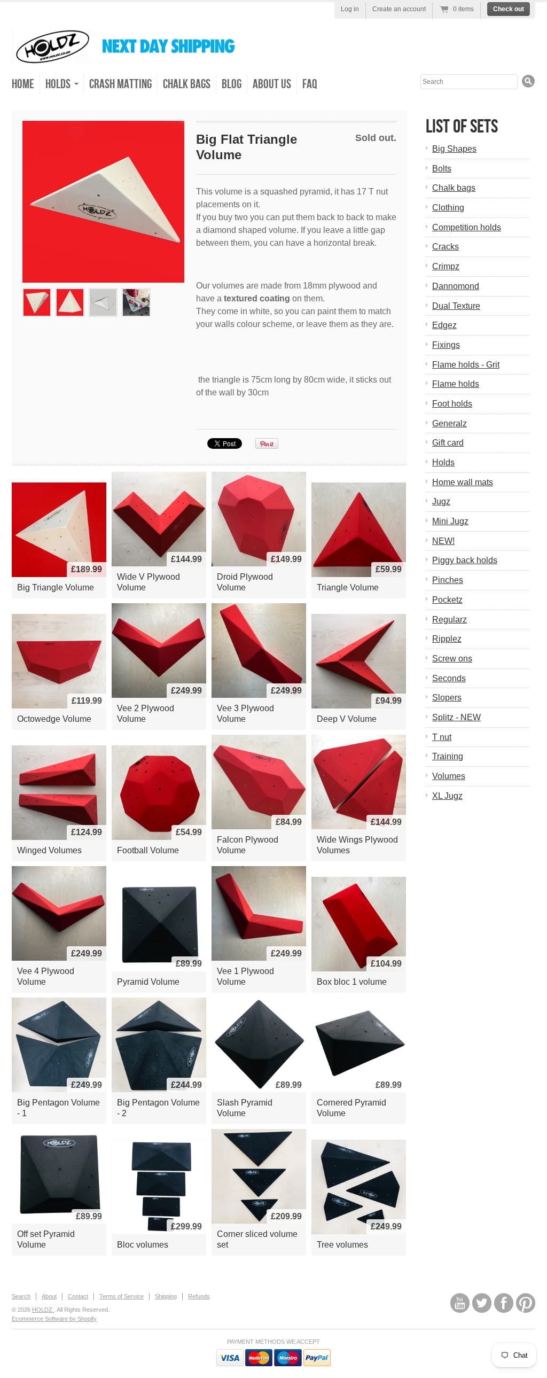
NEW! (443, 541)
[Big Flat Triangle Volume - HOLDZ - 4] (103, 302)
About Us (272, 84)
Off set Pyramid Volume (46, 1239)
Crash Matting (120, 84)
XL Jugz (447, 795)
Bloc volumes (142, 1244)
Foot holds (452, 403)
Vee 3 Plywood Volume (245, 713)
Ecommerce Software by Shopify (54, 1318)
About (49, 1296)
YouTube (460, 1303)
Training (447, 756)
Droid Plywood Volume (245, 582)
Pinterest (525, 1303)
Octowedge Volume (54, 718)
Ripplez (447, 638)
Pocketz (447, 599)
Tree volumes (342, 1244)
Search (21, 1296)
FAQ (309, 84)
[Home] (132, 57)
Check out (508, 9)
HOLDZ (43, 1309)
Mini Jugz (450, 521)
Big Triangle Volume (55, 587)
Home (23, 84)
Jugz (441, 501)
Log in (350, 9)
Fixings (446, 344)
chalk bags (186, 84)
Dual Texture (456, 305)
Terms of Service (121, 1296)
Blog (231, 84)
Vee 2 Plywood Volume (145, 713)
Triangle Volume (348, 587)
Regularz (449, 619)
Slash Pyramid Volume (244, 1108)
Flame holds (455, 383)
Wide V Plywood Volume (148, 582)
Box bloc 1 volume (352, 981)
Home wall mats (462, 482)
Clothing (448, 207)
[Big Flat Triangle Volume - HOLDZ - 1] (103, 202)
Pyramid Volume (148, 981)
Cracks (445, 246)
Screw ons (452, 658)
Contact (78, 1296)
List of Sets (462, 126)
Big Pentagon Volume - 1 (58, 1108)
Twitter (481, 1303)
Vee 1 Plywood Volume (245, 976)
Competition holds (466, 227)
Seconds (449, 678)
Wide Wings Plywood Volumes (357, 845)
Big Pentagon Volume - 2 (158, 1108)
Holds (443, 462)
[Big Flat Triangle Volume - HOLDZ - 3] (70, 302)
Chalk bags (453, 187)
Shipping (166, 1296)
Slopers (447, 697)
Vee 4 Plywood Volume (45, 976)
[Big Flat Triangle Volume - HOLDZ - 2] (36, 302)
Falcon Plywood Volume (247, 845)
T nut (441, 737)
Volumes (448, 776)
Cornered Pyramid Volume (351, 1108)
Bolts (441, 168)
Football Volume (148, 850)
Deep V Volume (347, 718)
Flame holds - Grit (465, 364)
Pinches (447, 580)
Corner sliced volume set (257, 1239)
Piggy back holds (464, 560)
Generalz (449, 423)
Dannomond (455, 286)
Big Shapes (454, 148)
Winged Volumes (49, 850)
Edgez (444, 325)
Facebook (503, 1303)
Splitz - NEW (456, 717)
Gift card (448, 442)
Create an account (399, 9)
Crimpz (445, 266)
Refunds (199, 1296)
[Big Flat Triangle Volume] (136, 302)
